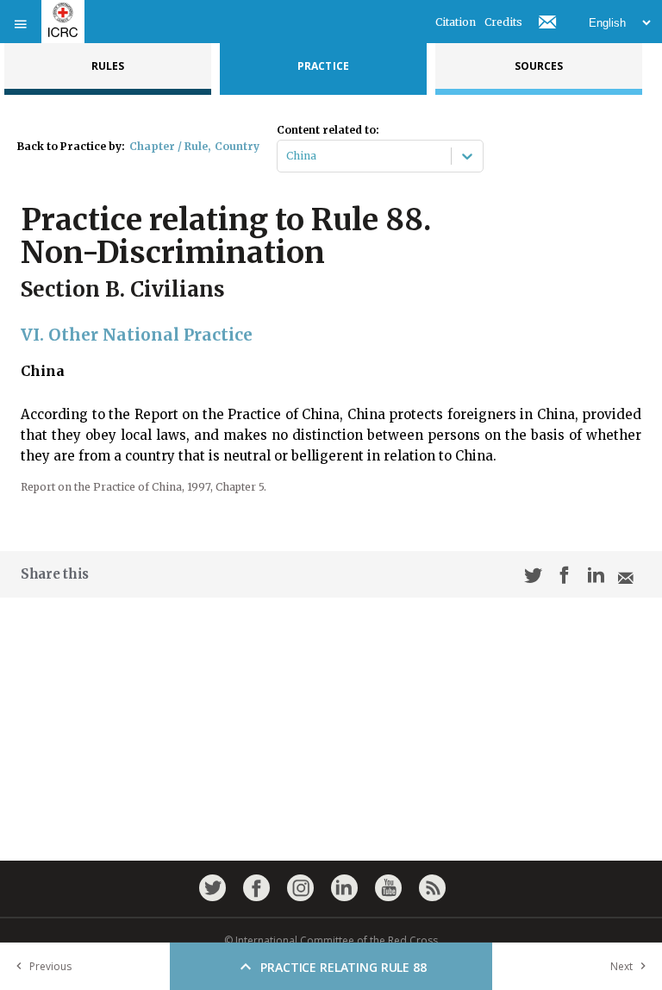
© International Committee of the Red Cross (331, 940)
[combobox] (287, 156)
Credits (503, 22)
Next (621, 966)
